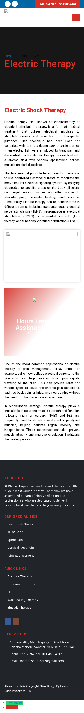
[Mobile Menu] (76, 17)
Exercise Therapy (20, 576)
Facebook (8, 621)
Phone (13, 707)
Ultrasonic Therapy (21, 584)
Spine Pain (15, 540)
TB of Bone (15, 532)
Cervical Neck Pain (21, 547)
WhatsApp (16, 703)
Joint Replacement (21, 555)
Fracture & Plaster (20, 524)
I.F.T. (11, 592)
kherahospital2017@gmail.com (41, 661)
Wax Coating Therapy (23, 600)
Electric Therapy (19, 608)
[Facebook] (8, 4)
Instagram (16, 621)
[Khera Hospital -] (13, 17)
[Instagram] (15, 4)
